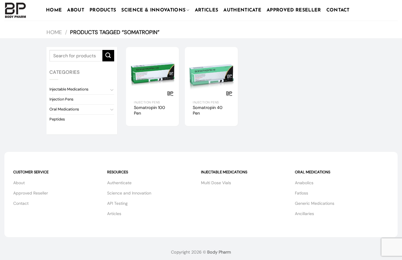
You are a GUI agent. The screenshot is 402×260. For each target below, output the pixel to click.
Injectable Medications (69, 89)
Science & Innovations (153, 10)
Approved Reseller (294, 10)
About (75, 10)
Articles (206, 10)
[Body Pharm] (20, 10)
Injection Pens (61, 99)
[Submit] (108, 55)
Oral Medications (64, 109)
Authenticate (242, 10)
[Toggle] (111, 89)
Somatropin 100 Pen (149, 110)
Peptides (57, 119)
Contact (338, 10)
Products (102, 10)
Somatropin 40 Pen (207, 110)
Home (54, 10)
